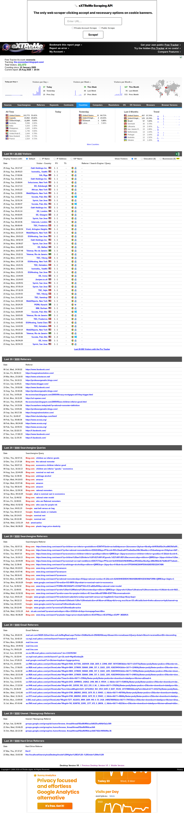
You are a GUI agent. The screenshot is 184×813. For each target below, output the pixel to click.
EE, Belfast (42, 247)
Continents (68, 105)
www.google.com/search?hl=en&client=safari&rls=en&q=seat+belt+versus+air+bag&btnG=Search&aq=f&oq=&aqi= (85, 597)
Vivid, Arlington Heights (36, 229)
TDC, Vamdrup (40, 297)
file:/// (27, 751)
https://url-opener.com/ (36, 398)
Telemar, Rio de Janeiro (36, 251)
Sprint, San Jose (40, 200)
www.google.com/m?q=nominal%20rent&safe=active (57, 604)
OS (124, 105)
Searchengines (24, 105)
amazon (39, 480)
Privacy (180, 770)
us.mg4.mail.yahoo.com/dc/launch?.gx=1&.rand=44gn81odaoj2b (54, 657)
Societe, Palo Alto (39, 197)
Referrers (41, 105)
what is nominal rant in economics (49, 494)
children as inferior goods (47, 458)
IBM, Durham (41, 308)
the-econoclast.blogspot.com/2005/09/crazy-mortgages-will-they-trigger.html (59, 395)
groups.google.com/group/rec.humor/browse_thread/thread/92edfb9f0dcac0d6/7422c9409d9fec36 (68, 731)
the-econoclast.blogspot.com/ (29, 62)
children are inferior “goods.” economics (54, 469)
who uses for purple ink (46, 505)
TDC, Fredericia (40, 226)
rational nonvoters (44, 490)
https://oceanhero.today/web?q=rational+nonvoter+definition (53, 405)
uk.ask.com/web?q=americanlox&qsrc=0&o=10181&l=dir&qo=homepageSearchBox (68, 611)
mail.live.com (32, 642)
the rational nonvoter (45, 462)
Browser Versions (169, 105)
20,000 (18, 153)
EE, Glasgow (41, 215)
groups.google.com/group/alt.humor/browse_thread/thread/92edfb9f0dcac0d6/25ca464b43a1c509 (68, 724)
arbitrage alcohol (43, 476)
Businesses (169, 159)
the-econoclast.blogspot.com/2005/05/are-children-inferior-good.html (56, 402)
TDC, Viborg (42, 258)
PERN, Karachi (40, 305)
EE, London (42, 211)
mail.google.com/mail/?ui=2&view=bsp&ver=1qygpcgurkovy (53, 660)
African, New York (39, 190)
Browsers (150, 105)
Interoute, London (39, 222)
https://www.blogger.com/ (37, 384)
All (135, 159)
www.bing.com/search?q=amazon (51, 568)
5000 (17, 359)
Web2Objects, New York (36, 193)
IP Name (46, 159)
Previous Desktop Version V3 (95, 765)
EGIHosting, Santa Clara (36, 323)
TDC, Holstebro (40, 265)
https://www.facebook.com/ (38, 369)
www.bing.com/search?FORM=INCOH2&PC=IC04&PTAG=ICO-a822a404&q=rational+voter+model (79, 586)
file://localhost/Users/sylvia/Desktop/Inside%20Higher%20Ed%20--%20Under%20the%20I (64, 755)
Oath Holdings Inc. (39, 168)
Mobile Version (117, 765)
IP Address (61, 159)
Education (149, 159)
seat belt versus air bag (44, 508)
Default (31, 159)
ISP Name (77, 159)
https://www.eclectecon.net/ (38, 377)
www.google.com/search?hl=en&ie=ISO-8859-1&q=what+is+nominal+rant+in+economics (73, 582)
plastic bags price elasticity (48, 526)
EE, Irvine (43, 276)
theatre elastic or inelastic (45, 512)
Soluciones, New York (37, 182)
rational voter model (45, 497)
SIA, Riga (43, 175)
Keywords (54, 105)
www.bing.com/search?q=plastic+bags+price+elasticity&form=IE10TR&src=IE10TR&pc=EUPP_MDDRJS (82, 615)
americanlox (36, 523)
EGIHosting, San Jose (37, 236)
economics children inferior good (51, 465)
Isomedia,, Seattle (39, 172)
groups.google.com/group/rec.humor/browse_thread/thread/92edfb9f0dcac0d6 (60, 727)
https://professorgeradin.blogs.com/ (42, 380)
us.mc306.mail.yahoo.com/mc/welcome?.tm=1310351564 (51, 653)
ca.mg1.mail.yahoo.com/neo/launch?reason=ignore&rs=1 (51, 639)
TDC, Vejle (42, 290)
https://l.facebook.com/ (36, 430)
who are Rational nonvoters (48, 501)
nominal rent (39, 515)
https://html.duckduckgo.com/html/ (41, 416)
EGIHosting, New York (37, 261)
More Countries (93, 144)
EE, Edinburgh (40, 186)
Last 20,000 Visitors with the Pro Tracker (92, 349)
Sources (8, 105)
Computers (97, 105)
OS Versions (135, 105)
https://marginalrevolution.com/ (40, 373)
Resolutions (114, 105)
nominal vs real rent (45, 472)
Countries (83, 105)
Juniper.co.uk (41, 279)
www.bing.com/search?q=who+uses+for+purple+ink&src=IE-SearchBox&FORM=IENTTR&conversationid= (83, 593)
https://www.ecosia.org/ (36, 420)
